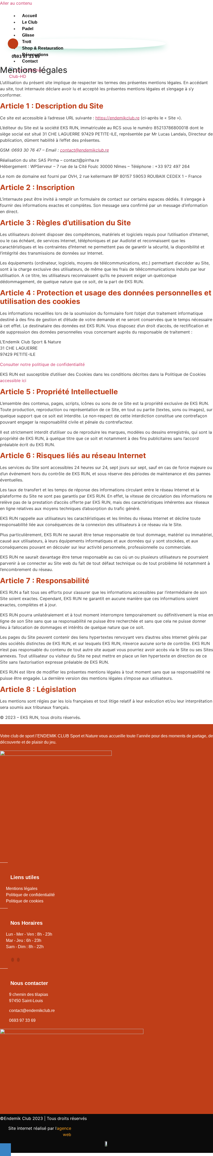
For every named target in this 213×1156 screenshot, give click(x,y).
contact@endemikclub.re (84, 150)
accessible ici (13, 380)
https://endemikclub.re (117, 117)
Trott (26, 41)
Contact (30, 61)
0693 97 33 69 (26, 56)
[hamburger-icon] (150, 20)
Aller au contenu (16, 3)
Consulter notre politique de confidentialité (42, 364)
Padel (27, 28)
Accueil (29, 15)
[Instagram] (18, 960)
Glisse (28, 35)
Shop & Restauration (42, 48)
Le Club (29, 22)
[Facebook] (12, 960)
